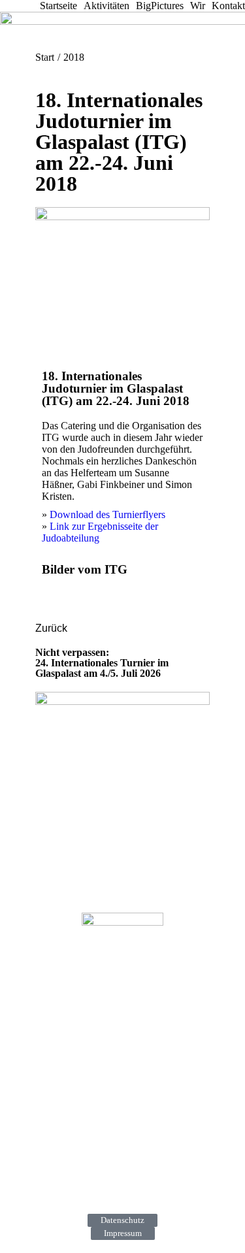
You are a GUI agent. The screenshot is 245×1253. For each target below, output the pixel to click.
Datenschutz (122, 1220)
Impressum (123, 1233)
